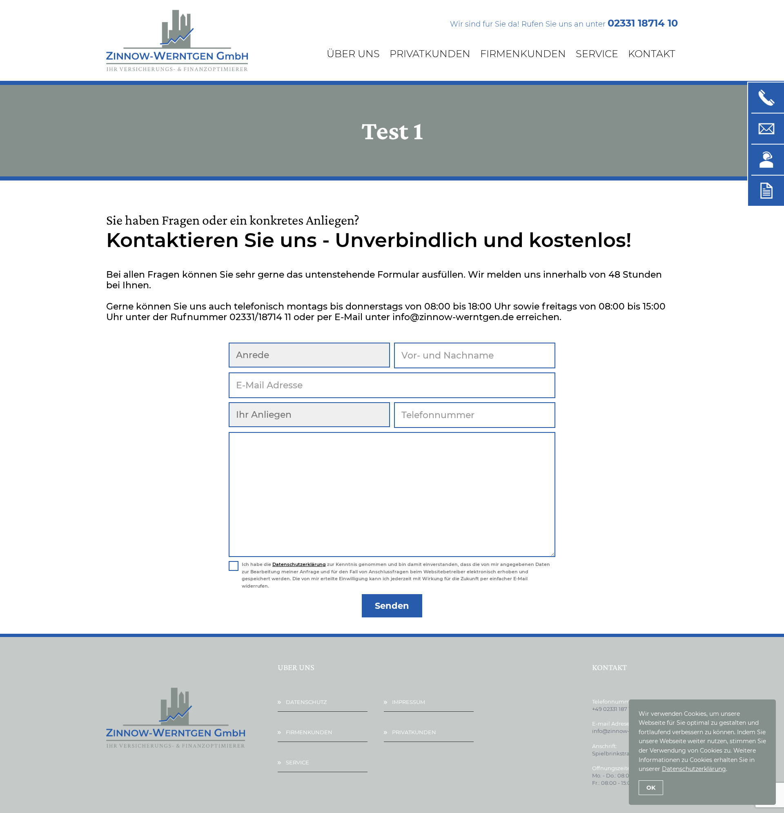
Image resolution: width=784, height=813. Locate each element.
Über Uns (353, 54)
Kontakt (651, 54)
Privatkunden (430, 54)
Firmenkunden (523, 54)
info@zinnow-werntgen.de (628, 731)
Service (597, 54)
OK (650, 787)
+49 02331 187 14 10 (616, 709)
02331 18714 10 (643, 23)
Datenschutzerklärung (299, 564)
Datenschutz (306, 702)
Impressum (408, 702)
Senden (392, 606)
